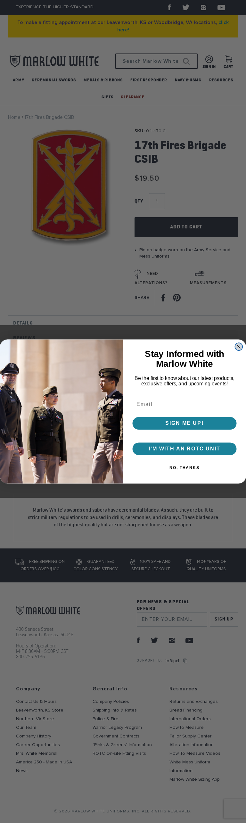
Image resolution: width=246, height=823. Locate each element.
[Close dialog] (239, 346)
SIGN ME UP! (184, 423)
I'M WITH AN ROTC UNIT (184, 448)
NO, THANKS (184, 467)
